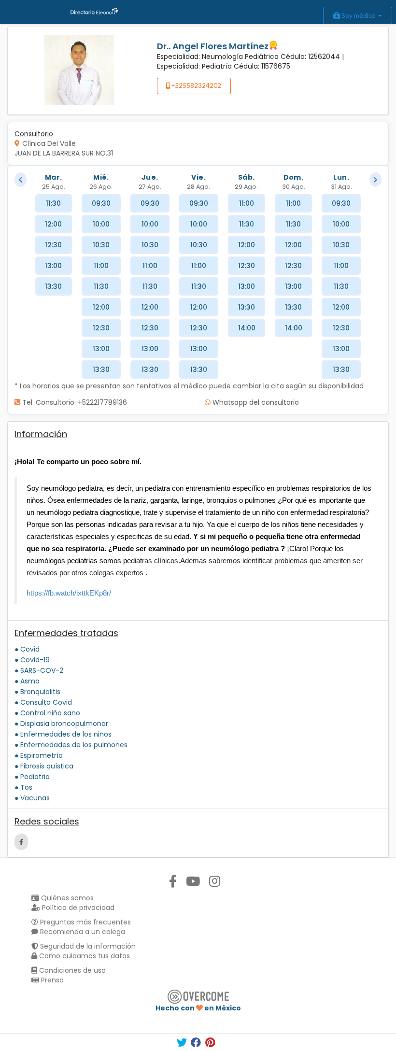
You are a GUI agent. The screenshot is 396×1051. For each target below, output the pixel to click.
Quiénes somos (66, 898)
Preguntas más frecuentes (84, 922)
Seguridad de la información (87, 946)
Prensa (51, 980)
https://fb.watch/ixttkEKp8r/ (69, 593)
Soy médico (358, 15)
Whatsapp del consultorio (255, 402)
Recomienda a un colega (81, 932)
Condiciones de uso (71, 970)
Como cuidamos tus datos (83, 956)
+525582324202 (195, 85)
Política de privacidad (77, 907)
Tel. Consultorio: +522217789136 (73, 402)
